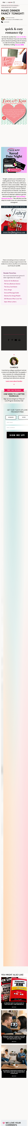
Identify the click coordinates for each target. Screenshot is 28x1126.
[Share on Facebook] (8, 340)
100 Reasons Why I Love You (13, 299)
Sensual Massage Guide (11, 293)
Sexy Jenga (8, 290)
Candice (12, 17)
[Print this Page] (19, 340)
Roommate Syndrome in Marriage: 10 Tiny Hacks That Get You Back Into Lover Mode (14, 1072)
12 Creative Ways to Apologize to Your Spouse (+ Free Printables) (14, 1003)
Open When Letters (10, 302)
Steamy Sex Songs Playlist (12, 296)
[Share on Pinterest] (12, 340)
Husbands (11, 417)
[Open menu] (14, 2)
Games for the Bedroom (11, 281)
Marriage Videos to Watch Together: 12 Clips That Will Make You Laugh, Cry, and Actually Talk (14, 1037)
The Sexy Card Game (10, 287)
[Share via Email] (16, 340)
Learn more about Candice (14, 381)
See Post (14, 1007)
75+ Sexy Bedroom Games (12, 284)
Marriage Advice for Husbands (9, 5)
